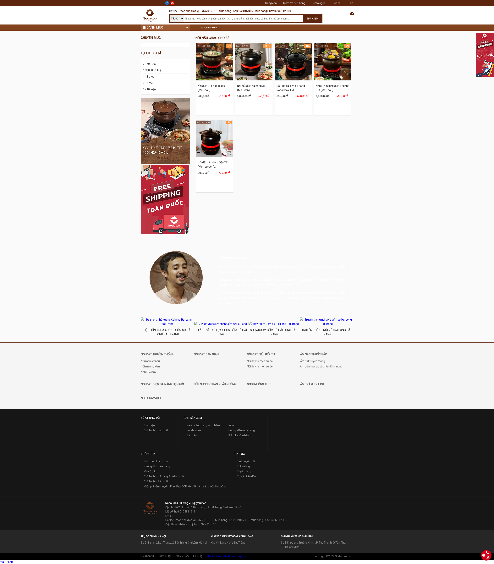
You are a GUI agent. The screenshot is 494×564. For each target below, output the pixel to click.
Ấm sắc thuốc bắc (313, 354)
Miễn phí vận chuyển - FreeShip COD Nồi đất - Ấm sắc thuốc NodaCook (186, 486)
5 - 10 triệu (149, 89)
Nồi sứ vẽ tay (148, 371)
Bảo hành (192, 435)
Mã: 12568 (6, 561)
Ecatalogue (319, 3)
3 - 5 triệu (148, 82)
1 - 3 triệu (148, 76)
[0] (349, 19)
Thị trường (243, 466)
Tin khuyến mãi (246, 461)
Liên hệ (197, 556)
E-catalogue (194, 430)
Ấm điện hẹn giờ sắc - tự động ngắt (321, 366)
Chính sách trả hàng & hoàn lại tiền (164, 476)
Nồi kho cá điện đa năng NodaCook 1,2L (291, 88)
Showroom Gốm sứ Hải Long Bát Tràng (273, 332)
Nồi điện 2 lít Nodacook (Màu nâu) (211, 88)
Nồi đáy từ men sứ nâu (260, 361)
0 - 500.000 (149, 63)
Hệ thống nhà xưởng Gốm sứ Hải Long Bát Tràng (167, 332)
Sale (350, 3)
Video (337, 3)
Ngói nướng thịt (259, 384)
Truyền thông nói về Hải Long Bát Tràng (327, 332)
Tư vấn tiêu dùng (247, 476)
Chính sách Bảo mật (156, 481)
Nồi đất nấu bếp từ (261, 354)
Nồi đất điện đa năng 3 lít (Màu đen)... (251, 88)
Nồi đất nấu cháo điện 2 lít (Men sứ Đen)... (213, 164)
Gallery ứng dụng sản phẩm (203, 425)
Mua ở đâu (150, 471)
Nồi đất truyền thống (157, 354)
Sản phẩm (182, 556)
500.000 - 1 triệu (152, 70)
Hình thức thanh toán (156, 461)
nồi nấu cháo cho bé (210, 27)
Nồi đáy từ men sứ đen (260, 366)
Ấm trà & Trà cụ (312, 384)
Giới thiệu (149, 425)
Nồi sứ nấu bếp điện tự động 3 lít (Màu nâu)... (332, 88)
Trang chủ (271, 3)
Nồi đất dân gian (206, 354)
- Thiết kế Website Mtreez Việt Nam (227, 556)
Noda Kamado (151, 398)
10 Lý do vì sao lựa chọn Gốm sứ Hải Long (220, 332)
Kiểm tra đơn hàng (294, 3)
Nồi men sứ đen (150, 366)
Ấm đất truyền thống (312, 361)
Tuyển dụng (244, 471)
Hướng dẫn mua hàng (241, 430)
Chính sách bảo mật (156, 430)
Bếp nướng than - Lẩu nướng (215, 384)
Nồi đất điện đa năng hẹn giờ (162, 384)
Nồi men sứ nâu (150, 361)
